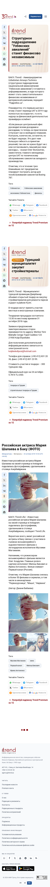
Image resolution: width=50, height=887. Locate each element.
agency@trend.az (8, 773)
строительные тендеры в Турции (23, 390)
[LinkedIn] (31, 858)
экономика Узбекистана (20, 193)
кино (32, 661)
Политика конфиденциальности (15, 838)
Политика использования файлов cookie (18, 845)
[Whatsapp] (4, 858)
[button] (4, 27)
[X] (15, 858)
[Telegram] (25, 858)
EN (20, 883)
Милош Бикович (33, 666)
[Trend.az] (9, 16)
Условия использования (11, 834)
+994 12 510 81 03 (8, 770)
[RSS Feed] (36, 858)
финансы (38, 193)
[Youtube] (20, 858)
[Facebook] (9, 858)
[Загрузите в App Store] (9, 868)
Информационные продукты (13, 825)
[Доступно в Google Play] (26, 868)
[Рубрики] (45, 16)
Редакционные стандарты (12, 808)
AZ (25, 883)
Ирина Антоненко (17, 670)
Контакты (6, 805)
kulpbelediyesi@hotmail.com (22, 351)
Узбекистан (15, 188)
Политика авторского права (13, 842)
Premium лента (8, 788)
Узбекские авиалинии (33, 188)
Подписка (6, 821)
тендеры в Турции (17, 385)
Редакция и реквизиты (11, 801)
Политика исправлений (11, 812)
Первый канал (16, 666)
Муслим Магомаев (17, 661)
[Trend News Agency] (9, 751)
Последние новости (9, 785)
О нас (4, 798)
